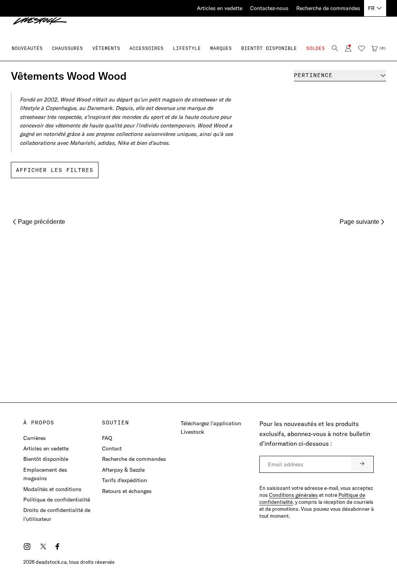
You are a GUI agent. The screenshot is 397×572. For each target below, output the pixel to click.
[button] (67, 48)
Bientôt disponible (45, 458)
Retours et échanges (127, 491)
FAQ (107, 438)
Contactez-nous (269, 8)
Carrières (34, 438)
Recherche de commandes (328, 8)
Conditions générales (293, 495)
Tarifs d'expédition (124, 480)
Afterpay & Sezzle (123, 469)
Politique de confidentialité (56, 499)
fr (371, 8)
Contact (112, 448)
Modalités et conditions (52, 489)
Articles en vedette (219, 8)
